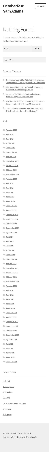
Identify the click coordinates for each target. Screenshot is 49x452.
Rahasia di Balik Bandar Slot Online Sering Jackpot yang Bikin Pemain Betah (23, 95)
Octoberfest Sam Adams (13, 8)
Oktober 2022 (11, 330)
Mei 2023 (9, 299)
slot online (7, 392)
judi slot (6, 381)
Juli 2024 (9, 237)
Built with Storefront (26, 437)
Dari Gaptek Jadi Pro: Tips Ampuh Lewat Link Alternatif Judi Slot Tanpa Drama (24, 88)
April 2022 (10, 353)
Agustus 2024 (11, 232)
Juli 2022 (9, 344)
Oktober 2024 (11, 223)
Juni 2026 (9, 139)
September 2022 (12, 335)
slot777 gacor (8, 386)
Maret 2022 (10, 357)
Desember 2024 (12, 214)
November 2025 (12, 165)
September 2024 (12, 228)
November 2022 (12, 326)
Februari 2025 (11, 206)
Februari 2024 (11, 259)
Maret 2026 (10, 148)
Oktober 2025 (11, 170)
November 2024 (12, 219)
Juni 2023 (9, 295)
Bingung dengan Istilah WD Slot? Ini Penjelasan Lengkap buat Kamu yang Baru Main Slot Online (25, 81)
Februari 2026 (11, 152)
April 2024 (10, 250)
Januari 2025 (11, 210)
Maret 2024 (10, 255)
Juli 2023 (9, 290)
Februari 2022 (11, 362)
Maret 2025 (10, 201)
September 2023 (12, 281)
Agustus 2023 (11, 286)
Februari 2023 (11, 313)
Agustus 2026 (11, 130)
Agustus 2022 (11, 339)
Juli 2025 (9, 183)
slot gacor (7, 409)
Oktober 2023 (11, 277)
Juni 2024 (9, 241)
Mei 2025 (9, 192)
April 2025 (10, 197)
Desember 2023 (12, 268)
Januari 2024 (11, 264)
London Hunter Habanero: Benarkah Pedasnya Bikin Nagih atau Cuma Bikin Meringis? (24, 109)
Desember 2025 (12, 161)
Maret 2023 (10, 308)
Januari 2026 (11, 156)
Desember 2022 (12, 321)
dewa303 (6, 398)
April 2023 (10, 304)
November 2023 (12, 272)
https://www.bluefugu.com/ (14, 403)
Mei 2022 (9, 348)
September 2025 (12, 174)
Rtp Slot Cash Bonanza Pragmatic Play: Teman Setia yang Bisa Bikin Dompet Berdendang (25, 102)
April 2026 (10, 143)
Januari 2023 (11, 317)
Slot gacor (7, 414)
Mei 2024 (9, 246)
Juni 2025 (9, 188)
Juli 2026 (9, 134)
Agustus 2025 (11, 179)
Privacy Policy (9, 437)
